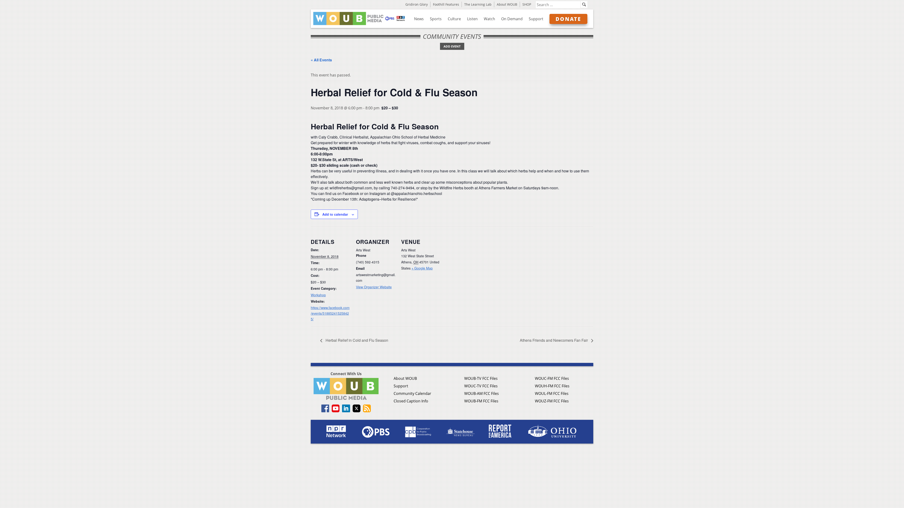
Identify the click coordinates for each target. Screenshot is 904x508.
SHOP (526, 4)
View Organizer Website (374, 287)
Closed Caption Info (411, 401)
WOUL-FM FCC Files (552, 393)
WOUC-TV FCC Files (481, 386)
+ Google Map (422, 268)
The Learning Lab (478, 4)
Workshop (318, 295)
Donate (568, 18)
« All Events (321, 60)
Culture (454, 18)
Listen (472, 18)
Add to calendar (335, 214)
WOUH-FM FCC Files (552, 386)
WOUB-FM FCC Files (481, 401)
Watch (489, 18)
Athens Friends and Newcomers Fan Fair (554, 340)
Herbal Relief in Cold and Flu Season (356, 340)
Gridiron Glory (416, 4)
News (419, 18)
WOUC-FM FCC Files (552, 378)
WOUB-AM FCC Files (481, 393)
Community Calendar (412, 393)
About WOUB (507, 4)
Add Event (452, 46)
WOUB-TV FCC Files (481, 378)
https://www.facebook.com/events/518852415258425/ (330, 313)
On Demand (512, 18)
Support (536, 18)
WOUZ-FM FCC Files (552, 401)
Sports (436, 18)
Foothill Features (446, 4)
